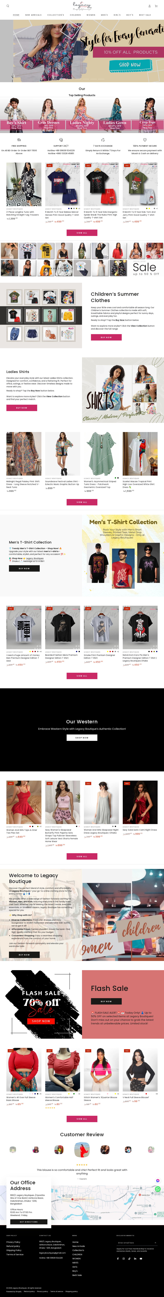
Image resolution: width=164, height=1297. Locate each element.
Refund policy (13, 1246)
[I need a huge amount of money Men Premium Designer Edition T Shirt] (23, 627)
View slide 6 (101, 77)
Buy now (21, 408)
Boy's (75, 1271)
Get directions (29, 1222)
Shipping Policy (13, 1250)
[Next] (155, 1149)
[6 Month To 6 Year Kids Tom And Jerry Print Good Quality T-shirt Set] (140, 184)
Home (75, 1242)
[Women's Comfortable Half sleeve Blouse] (62, 1069)
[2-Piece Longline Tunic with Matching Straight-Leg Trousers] (23, 184)
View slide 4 (86, 77)
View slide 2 (70, 77)
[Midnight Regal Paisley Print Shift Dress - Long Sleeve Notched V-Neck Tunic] (23, 454)
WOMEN (76, 1258)
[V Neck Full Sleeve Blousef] (140, 1069)
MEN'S (75, 1262)
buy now (106, 337)
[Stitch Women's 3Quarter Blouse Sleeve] (101, 1069)
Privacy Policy (13, 1242)
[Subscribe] (156, 1243)
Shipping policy (71, 1291)
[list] (82, 146)
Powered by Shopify (14, 1292)
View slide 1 (63, 77)
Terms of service (56, 1291)
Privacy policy (42, 1291)
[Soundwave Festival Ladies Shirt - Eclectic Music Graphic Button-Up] (62, 454)
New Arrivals (78, 1246)
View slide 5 (93, 77)
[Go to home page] (82, 6)
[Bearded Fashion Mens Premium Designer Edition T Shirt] (62, 627)
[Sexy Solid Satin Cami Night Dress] (140, 802)
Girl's (74, 1266)
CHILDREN (77, 1254)
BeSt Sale (77, 1275)
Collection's (78, 1250)
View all (82, 233)
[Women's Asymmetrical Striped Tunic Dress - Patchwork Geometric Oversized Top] (101, 454)
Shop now (81, 738)
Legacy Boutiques (35, 558)
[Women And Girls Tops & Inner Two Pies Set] (23, 802)
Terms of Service (14, 1254)
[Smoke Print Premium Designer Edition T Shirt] (101, 627)
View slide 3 (78, 77)
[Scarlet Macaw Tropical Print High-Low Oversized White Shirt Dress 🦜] (140, 454)
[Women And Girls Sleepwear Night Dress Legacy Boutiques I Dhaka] (101, 802)
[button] (7, 6)
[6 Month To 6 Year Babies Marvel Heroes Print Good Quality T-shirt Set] (62, 184)
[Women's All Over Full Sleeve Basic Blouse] (23, 1069)
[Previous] (9, 1149)
